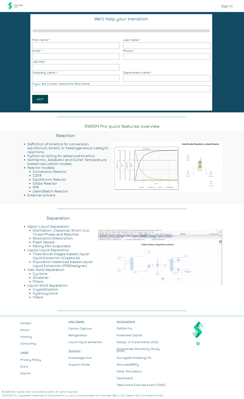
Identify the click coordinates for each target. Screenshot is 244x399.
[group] (121, 31)
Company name (44, 72)
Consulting (28, 343)
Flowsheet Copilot (129, 335)
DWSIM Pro (124, 328)
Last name (132, 40)
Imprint (25, 373)
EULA (24, 366)
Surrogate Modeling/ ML (134, 358)
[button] (117, 162)
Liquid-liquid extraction (85, 342)
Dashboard (125, 378)
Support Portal (79, 364)
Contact (25, 323)
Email (37, 51)
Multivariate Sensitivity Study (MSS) (138, 350)
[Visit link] (15, 5)
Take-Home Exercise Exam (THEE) (141, 385)
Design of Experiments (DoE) (137, 342)
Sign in (227, 6)
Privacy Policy (30, 359)
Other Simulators (129, 371)
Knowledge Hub (80, 358)
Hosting (26, 336)
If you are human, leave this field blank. (61, 83)
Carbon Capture (80, 328)
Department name (137, 72)
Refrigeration (77, 335)
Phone (129, 51)
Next (40, 99)
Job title (39, 61)
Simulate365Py (128, 364)
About (24, 330)
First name (41, 40)
